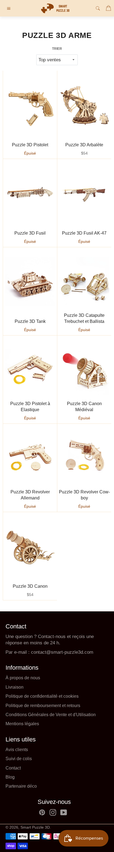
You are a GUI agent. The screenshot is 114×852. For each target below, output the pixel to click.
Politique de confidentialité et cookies (42, 696)
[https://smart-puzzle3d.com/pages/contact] (30, 652)
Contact (13, 768)
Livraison (15, 687)
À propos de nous (23, 677)
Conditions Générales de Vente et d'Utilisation (51, 714)
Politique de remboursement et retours (43, 705)
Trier (57, 49)
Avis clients (17, 749)
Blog (10, 777)
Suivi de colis (19, 758)
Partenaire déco (21, 786)
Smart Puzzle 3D (35, 827)
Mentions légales (22, 723)
